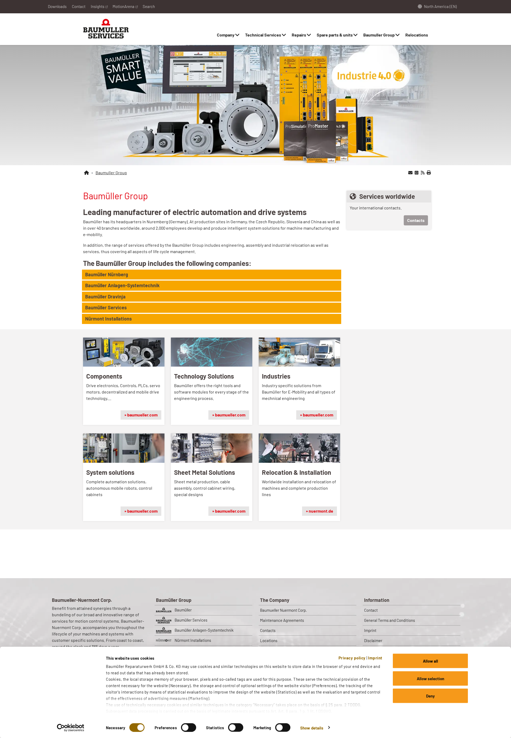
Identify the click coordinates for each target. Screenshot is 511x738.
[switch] (188, 727)
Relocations (416, 34)
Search (149, 6)
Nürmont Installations (193, 640)
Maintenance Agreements (282, 620)
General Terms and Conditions (389, 620)
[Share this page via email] (410, 172)
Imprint (375, 657)
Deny (430, 696)
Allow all (430, 661)
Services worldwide (387, 196)
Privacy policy (352, 657)
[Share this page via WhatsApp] (416, 172)
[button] (211, 275)
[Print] (428, 172)
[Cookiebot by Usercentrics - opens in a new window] (70, 728)
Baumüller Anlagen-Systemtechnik (204, 630)
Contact (78, 6)
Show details (311, 727)
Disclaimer (373, 640)
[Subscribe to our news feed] (422, 172)
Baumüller (183, 609)
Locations (268, 640)
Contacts (416, 220)
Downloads (57, 6)
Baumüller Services (191, 620)
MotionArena (123, 6)
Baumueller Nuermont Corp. (283, 610)
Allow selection (430, 678)
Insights (97, 6)
